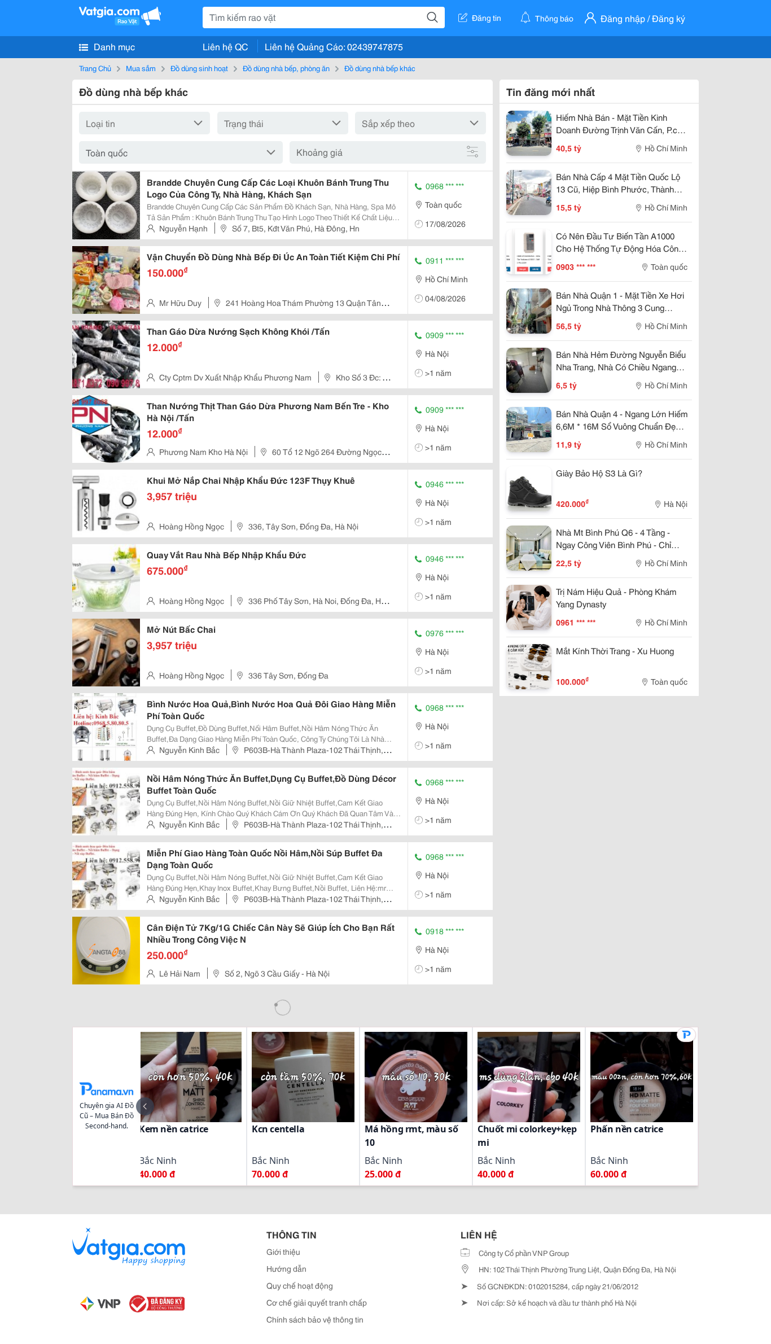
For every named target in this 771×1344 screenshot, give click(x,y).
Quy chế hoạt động (299, 1285)
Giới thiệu (283, 1251)
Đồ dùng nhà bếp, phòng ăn (286, 68)
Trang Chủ (95, 68)
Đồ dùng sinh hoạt (199, 68)
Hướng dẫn (286, 1268)
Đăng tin (486, 17)
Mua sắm (141, 68)
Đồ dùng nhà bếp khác (379, 68)
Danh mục (113, 46)
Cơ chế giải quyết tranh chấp (316, 1302)
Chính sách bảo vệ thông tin (314, 1319)
